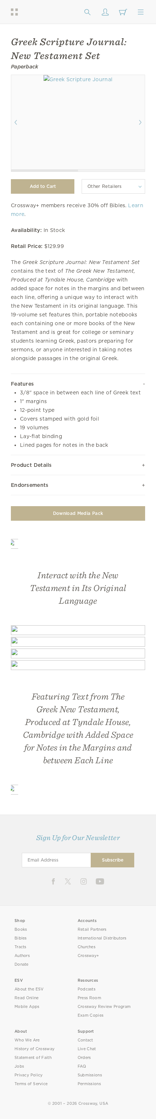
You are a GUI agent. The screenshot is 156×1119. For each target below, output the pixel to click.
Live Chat (87, 1049)
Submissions (90, 1075)
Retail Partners (92, 929)
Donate (22, 964)
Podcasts (86, 989)
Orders (84, 1057)
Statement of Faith (33, 1057)
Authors (22, 955)
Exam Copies (91, 1015)
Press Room (89, 998)
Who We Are (27, 1040)
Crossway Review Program (104, 1006)
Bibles (21, 938)
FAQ (82, 1066)
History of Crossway (34, 1049)
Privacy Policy (29, 1075)
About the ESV (29, 989)
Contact (85, 1040)
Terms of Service (31, 1083)
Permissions (89, 1083)
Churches (86, 947)
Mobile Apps (27, 1006)
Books (21, 929)
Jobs (19, 1066)
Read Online (27, 998)
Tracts (20, 947)
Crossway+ (88, 955)
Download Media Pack (78, 513)
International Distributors (102, 938)
